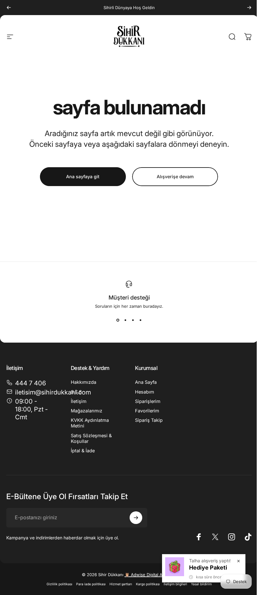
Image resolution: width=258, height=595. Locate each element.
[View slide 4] (140, 320)
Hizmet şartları (120, 584)
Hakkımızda (83, 382)
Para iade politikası (91, 584)
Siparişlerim (147, 401)
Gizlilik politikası (59, 584)
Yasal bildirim (201, 584)
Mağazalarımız (86, 411)
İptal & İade (83, 451)
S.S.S (76, 392)
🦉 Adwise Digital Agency (149, 574)
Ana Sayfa (146, 382)
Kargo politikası (148, 584)
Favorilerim (147, 411)
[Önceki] (9, 7)
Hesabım (144, 392)
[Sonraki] (249, 7)
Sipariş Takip (149, 420)
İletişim (79, 401)
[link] (31, 409)
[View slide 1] (117, 320)
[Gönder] (136, 517)
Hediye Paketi (208, 567)
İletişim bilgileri (175, 584)
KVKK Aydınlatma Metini (90, 423)
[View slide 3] (133, 320)
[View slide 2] (125, 320)
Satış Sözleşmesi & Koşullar (91, 438)
